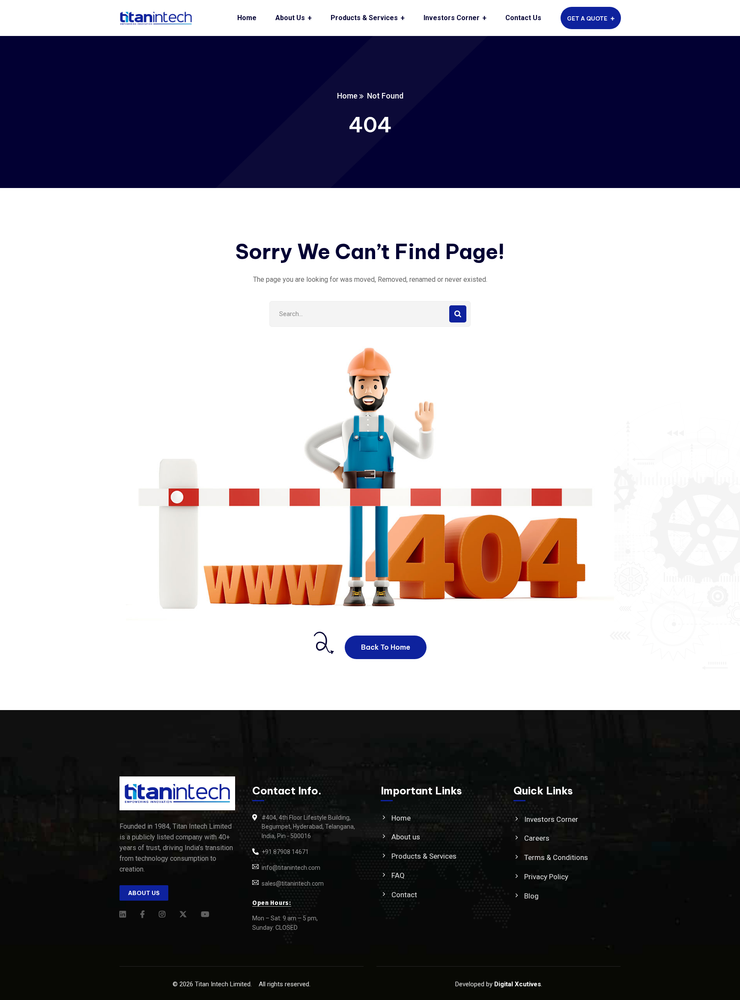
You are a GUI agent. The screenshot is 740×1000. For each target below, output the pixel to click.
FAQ (398, 875)
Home (347, 95)
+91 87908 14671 (285, 851)
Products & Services (424, 856)
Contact (404, 894)
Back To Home (385, 647)
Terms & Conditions (556, 857)
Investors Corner (551, 819)
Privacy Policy (546, 876)
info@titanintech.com (291, 867)
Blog (531, 896)
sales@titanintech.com (293, 883)
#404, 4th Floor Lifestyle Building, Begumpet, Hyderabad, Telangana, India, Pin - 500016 (308, 827)
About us (405, 837)
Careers (536, 838)
